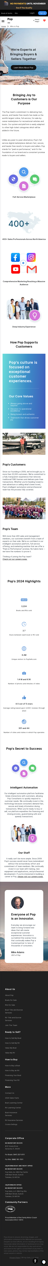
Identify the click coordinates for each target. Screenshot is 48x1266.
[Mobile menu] (3, 20)
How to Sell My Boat (13, 1038)
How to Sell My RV (12, 1043)
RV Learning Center (13, 1108)
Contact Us (9, 1093)
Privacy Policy (15, 1258)
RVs (16, 13)
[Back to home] (10, 20)
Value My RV (10, 1053)
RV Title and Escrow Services (13, 1018)
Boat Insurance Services (11, 1113)
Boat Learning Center (14, 1103)
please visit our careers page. (30, 876)
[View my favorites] (44, 20)
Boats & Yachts (6, 13)
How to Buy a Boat (12, 1065)
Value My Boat (11, 1048)
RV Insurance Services (14, 1120)
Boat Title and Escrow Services (14, 1011)
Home (3, 26)
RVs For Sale (10, 1005)
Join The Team (11, 1025)
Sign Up (42, 13)
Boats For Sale (11, 1000)
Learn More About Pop (23, 67)
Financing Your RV (12, 1080)
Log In (32, 13)
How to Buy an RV (12, 1070)
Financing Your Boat (13, 1075)
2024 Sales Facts (12, 1098)
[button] (35, 1260)
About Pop (9, 995)
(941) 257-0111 (19, 1154)
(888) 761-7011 (17, 1159)
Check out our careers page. (15, 559)
